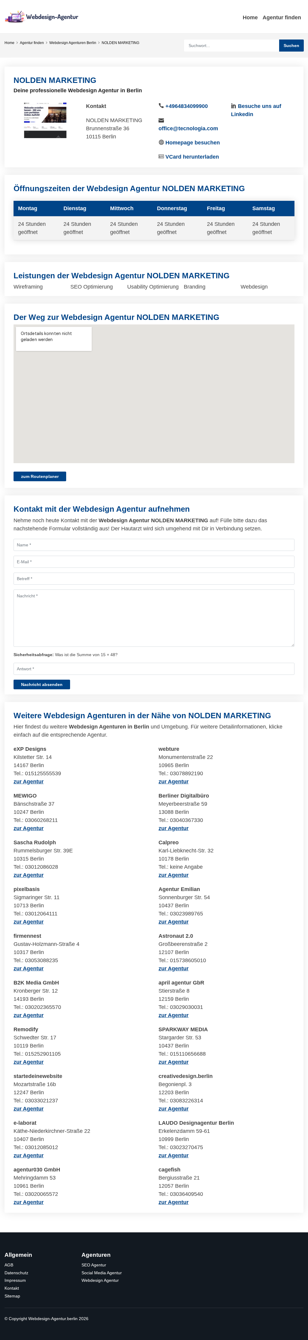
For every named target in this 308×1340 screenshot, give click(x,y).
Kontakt (12, 1288)
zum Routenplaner (40, 476)
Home (250, 17)
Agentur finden (282, 17)
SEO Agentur (94, 1265)
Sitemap (12, 1296)
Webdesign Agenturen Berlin (72, 43)
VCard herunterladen (192, 157)
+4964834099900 (186, 106)
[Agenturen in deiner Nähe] (42, 16)
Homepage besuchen (192, 143)
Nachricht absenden (42, 684)
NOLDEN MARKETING (120, 43)
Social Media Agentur (102, 1272)
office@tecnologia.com (188, 128)
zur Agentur (29, 782)
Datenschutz (16, 1272)
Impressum (15, 1280)
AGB (9, 1265)
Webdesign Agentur (100, 1280)
